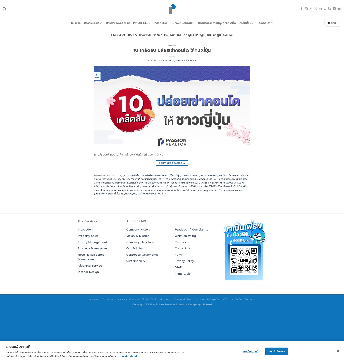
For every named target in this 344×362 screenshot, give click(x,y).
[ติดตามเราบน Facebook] (301, 9)
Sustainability (135, 261)
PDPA (178, 255)
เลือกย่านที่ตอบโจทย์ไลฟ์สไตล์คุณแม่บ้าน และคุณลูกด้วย (189, 190)
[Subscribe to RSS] (329, 9)
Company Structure (140, 242)
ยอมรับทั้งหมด (277, 351)
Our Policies (134, 248)
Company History (138, 229)
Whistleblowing (185, 236)
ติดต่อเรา (264, 23)
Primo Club (141, 23)
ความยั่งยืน (246, 23)
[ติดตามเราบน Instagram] (306, 9)
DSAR (178, 267)
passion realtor (190, 175)
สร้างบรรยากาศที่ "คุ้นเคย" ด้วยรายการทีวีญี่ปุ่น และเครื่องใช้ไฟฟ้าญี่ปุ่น (186, 186)
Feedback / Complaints (191, 229)
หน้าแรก (76, 23)
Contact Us (183, 248)
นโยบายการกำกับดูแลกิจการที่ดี (217, 23)
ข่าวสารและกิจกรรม (118, 23)
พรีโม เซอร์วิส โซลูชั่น (174, 182)
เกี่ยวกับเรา (160, 23)
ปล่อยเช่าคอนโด (227, 179)
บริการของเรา (92, 23)
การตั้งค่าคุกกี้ (250, 351)
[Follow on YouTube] (339, 9)
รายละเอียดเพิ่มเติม (128, 356)
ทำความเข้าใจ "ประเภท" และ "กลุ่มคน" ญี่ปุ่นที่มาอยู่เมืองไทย (131, 179)
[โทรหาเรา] (325, 9)
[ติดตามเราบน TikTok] (310, 9)
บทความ (172, 45)
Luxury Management (92, 242)
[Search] (4, 9)
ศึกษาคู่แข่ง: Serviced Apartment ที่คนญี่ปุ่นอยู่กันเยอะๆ (215, 182)
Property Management (94, 248)
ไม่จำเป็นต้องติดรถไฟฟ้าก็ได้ (152, 193)
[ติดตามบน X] (315, 9)
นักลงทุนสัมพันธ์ (183, 23)
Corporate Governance (142, 255)
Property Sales (88, 236)
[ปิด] (338, 351)
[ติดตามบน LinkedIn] (334, 9)
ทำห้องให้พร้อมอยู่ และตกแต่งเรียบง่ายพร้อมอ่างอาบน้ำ (190, 179)
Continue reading (172, 163)
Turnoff (191, 60)
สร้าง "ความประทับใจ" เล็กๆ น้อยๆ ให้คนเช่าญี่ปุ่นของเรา (122, 186)
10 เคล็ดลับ (134, 175)
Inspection (85, 229)
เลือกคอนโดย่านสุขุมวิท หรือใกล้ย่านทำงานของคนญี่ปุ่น (133, 190)
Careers (180, 242)
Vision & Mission (137, 236)
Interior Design (88, 272)
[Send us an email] (320, 9)
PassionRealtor (209, 175)
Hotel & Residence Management (91, 257)
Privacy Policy (184, 261)
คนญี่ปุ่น (223, 175)
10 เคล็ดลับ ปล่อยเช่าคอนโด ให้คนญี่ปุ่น (172, 50)
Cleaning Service (90, 266)
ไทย (333, 23)
